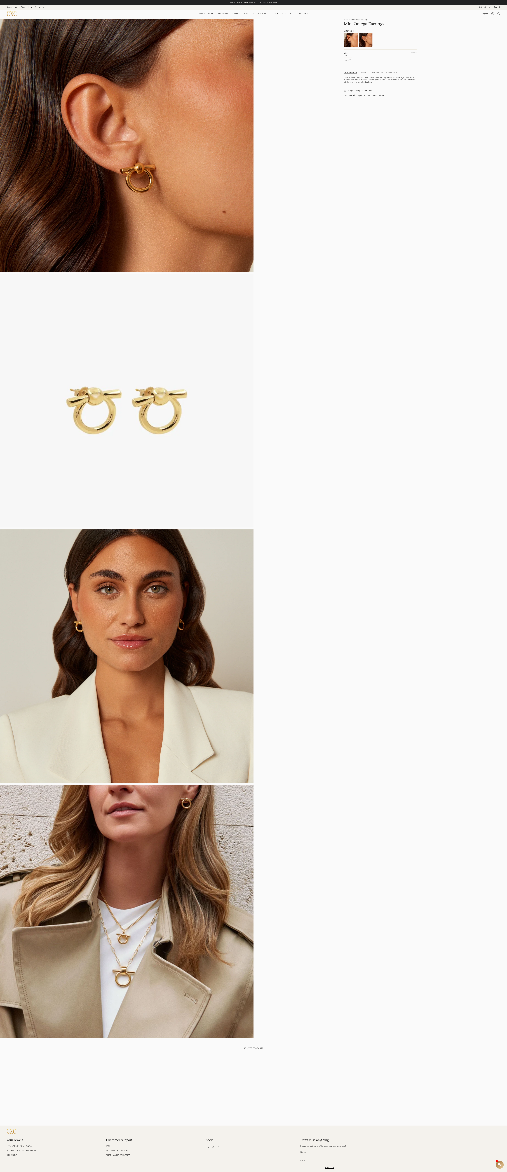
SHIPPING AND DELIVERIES (118, 1155)
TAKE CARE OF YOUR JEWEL (19, 1146)
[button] (206, 14)
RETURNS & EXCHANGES (117, 1150)
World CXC (20, 7)
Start (346, 20)
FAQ (108, 1146)
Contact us (39, 7)
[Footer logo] (11, 1131)
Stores (9, 7)
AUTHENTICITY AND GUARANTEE (21, 1150)
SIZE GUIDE (12, 1155)
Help (30, 7)
